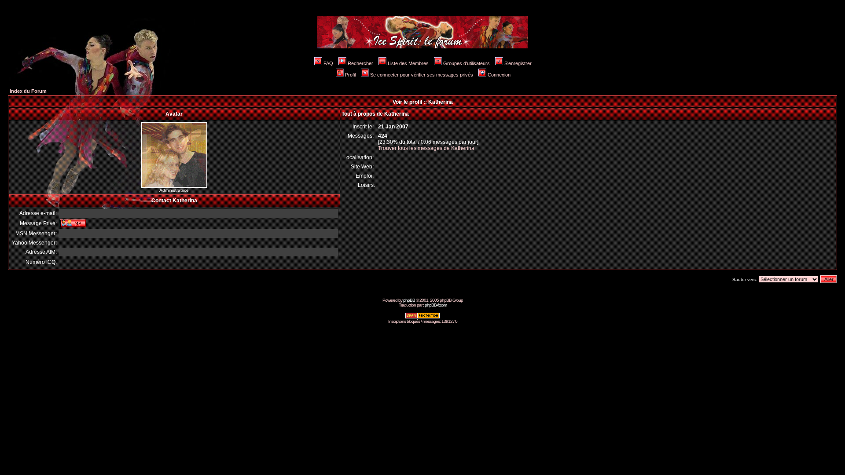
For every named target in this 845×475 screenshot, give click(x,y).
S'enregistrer (518, 63)
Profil (350, 74)
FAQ (328, 63)
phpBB (409, 300)
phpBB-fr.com (436, 305)
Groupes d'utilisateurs (466, 63)
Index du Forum (28, 91)
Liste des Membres (408, 63)
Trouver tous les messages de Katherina (426, 148)
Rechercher (360, 63)
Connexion (499, 74)
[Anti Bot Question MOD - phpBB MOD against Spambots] (422, 317)
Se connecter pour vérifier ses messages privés (421, 74)
